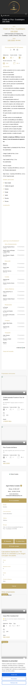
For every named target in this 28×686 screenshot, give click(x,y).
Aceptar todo (14, 674)
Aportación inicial (6, 566)
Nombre (4, 504)
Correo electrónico (7, 511)
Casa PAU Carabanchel (10, 616)
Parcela (7, 198)
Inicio (14, 26)
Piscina (6, 201)
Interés (4, 572)
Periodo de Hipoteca (7, 579)
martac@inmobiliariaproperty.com (14, 495)
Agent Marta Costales (13, 486)
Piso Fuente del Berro (10, 447)
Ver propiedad (14, 609)
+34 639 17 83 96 (16, 491)
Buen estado (8, 182)
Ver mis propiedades (14, 500)
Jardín (6, 195)
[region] (14, 672)
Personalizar (14, 678)
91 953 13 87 (6, 15)
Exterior (7, 189)
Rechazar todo (14, 682)
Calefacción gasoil (9, 186)
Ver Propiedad (14, 391)
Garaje (6, 192)
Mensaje (5, 524)
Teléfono (5, 518)
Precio (4, 560)
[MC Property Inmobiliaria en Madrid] (14, 12)
